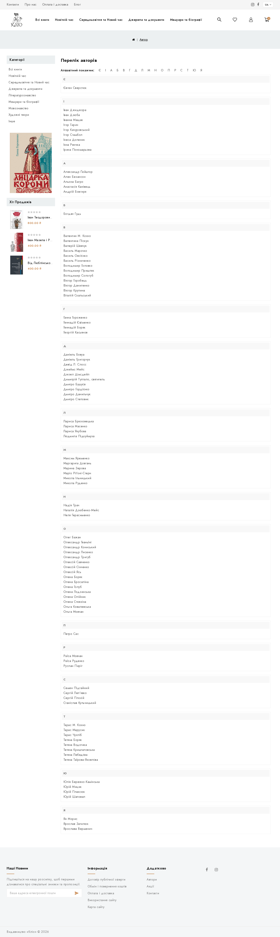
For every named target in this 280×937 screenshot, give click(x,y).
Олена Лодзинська (77, 592)
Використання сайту (102, 900)
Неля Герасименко (76, 515)
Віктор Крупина (74, 290)
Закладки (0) (235, 19)
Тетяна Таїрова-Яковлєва (80, 759)
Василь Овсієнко (75, 256)
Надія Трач (71, 505)
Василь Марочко (75, 251)
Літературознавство (22, 95)
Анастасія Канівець (76, 186)
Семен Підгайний (76, 688)
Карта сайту (96, 907)
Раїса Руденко (73, 661)
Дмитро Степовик (76, 399)
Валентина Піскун (76, 241)
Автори (152, 879)
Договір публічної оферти (107, 879)
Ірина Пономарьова (77, 149)
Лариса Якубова (74, 431)
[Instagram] (252, 4)
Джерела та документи (146, 20)
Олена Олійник (74, 597)
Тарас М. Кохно (74, 725)
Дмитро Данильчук (77, 394)
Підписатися (77, 893)
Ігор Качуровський (76, 130)
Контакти (13, 4)
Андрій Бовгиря (74, 191)
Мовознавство (18, 108)
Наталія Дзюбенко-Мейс (81, 510)
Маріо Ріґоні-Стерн (77, 473)
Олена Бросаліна (76, 582)
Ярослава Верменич (77, 829)
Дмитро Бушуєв (74, 384)
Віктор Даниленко (76, 285)
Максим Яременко (76, 458)
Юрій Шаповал (74, 797)
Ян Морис (70, 819)
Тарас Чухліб (72, 735)
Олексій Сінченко (76, 567)
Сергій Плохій (73, 698)
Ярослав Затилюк (76, 824)
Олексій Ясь (72, 572)
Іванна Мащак (73, 120)
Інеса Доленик (74, 140)
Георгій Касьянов (75, 332)
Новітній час (64, 20)
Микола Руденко (75, 483)
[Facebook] (258, 4)
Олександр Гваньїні (77, 542)
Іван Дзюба (71, 115)
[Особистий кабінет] (251, 19)
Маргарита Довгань (77, 463)
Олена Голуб (72, 587)
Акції (150, 886)
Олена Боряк (72, 577)
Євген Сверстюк (75, 88)
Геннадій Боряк (74, 327)
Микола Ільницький (77, 478)
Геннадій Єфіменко (77, 322)
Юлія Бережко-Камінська (81, 782)
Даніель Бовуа (74, 354)
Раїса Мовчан (73, 656)
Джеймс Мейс (74, 369)
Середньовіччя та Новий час (101, 20)
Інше (12, 121)
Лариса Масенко (75, 426)
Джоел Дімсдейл (76, 374)
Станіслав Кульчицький (79, 703)
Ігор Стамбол (72, 135)
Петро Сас (71, 634)
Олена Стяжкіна (74, 602)
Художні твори (19, 115)
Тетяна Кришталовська (79, 750)
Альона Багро (73, 182)
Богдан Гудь (72, 214)
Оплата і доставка (55, 4)
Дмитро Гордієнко (76, 389)
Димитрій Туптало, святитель (84, 379)
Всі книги (42, 20)
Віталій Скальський (77, 295)
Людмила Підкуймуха (79, 436)
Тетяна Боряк (72, 740)
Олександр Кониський (79, 547)
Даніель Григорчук (76, 359)
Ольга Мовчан (73, 611)
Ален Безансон (74, 177)
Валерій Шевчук (75, 246)
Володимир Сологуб (78, 275)
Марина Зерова (74, 468)
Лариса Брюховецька (78, 421)
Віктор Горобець (75, 280)
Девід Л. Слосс (74, 364)
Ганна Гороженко (75, 317)
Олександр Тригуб (77, 557)
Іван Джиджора (74, 110)
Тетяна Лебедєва (75, 755)
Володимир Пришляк (78, 270)
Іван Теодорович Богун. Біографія (52, 217)
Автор (144, 39)
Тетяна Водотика (75, 745)
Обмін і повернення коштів (107, 886)
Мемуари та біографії (186, 20)
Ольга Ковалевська (77, 607)
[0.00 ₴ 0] (264, 25)
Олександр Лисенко (78, 552)
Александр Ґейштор (78, 172)
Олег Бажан (72, 537)
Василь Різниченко (77, 260)
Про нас (31, 4)
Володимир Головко (78, 265)
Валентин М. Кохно (77, 236)
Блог (77, 4)
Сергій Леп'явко (75, 693)
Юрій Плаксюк (74, 792)
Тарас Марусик (74, 730)
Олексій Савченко (76, 562)
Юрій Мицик (72, 787)
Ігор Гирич (70, 125)
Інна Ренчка (71, 144)
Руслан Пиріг (73, 666)
